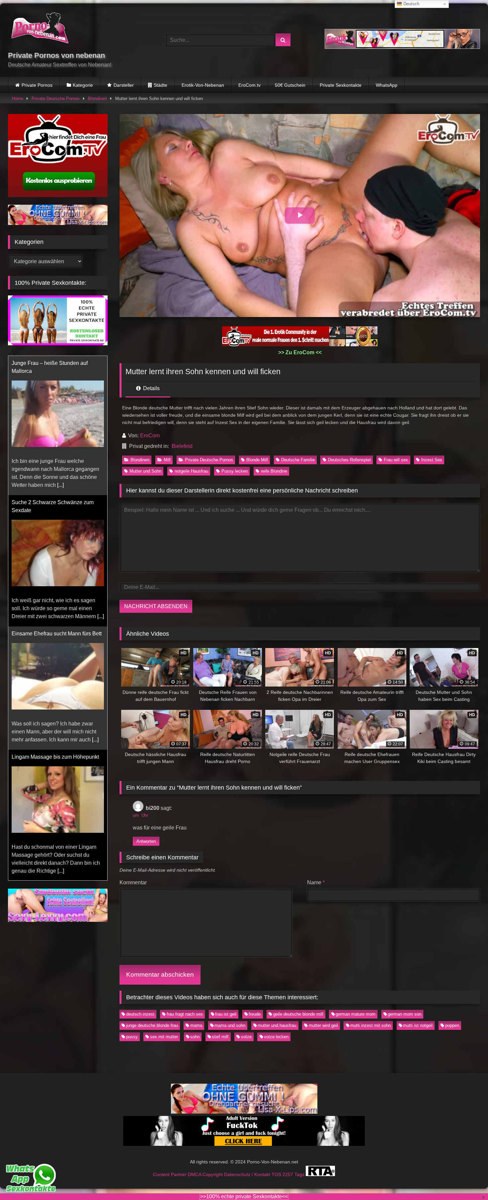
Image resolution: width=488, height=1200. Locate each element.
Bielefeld (182, 446)
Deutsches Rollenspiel (349, 459)
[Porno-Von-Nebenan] (39, 29)
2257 (288, 1174)
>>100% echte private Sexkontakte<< (244, 1196)
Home (17, 98)
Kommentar (133, 882)
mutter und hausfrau (277, 1025)
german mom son (404, 1014)
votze (246, 1036)
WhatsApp (386, 85)
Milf (167, 459)
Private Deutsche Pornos (56, 98)
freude (255, 1014)
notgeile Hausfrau (191, 471)
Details (151, 388)
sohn (195, 1036)
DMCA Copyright (206, 1174)
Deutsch (410, 3)
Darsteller (124, 85)
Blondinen (97, 98)
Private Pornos (37, 85)
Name (316, 882)
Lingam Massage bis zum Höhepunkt (55, 617)
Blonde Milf (257, 459)
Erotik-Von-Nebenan (203, 85)
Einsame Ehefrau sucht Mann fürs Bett (57, 494)
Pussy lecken (234, 471)
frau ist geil (225, 1014)
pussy (132, 1036)
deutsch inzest (140, 1014)
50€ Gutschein (290, 85)
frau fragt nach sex (185, 1014)
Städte (160, 85)
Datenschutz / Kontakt (248, 1174)
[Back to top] (467, 1180)
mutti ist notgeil (418, 1025)
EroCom (150, 435)
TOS (277, 1174)
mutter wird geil (323, 1025)
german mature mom (355, 1014)
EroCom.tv (249, 85)
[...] (100, 477)
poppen (452, 1025)
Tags (300, 1174)
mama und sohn (229, 1025)
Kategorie (83, 85)
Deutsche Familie (298, 459)
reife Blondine (274, 471)
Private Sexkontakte (341, 85)
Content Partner (170, 1174)
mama (196, 1025)
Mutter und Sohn (145, 471)
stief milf (220, 1036)
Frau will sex (396, 459)
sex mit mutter (164, 1036)
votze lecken (276, 1036)
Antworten (146, 841)
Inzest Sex (431, 459)
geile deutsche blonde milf (298, 1014)
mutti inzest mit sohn (370, 1025)
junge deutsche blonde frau (152, 1025)
